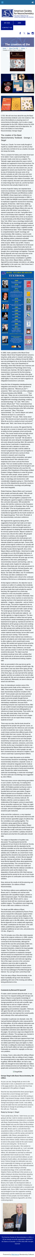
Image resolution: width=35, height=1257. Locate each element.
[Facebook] (20, 33)
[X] (24, 33)
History (23, 48)
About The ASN (13, 48)
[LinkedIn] (28, 33)
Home (4, 48)
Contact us (7, 27)
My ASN (7, 23)
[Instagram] (32, 33)
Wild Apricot (15, 1254)
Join (19, 23)
